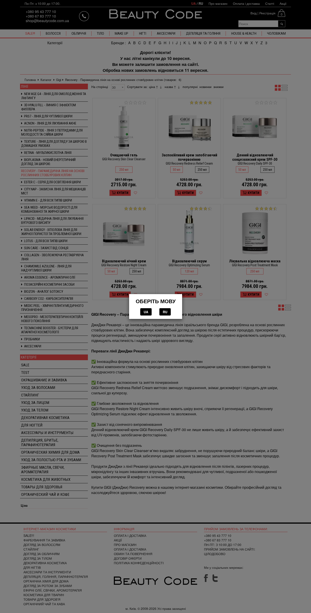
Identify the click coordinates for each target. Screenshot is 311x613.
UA (146, 312)
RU (165, 312)
